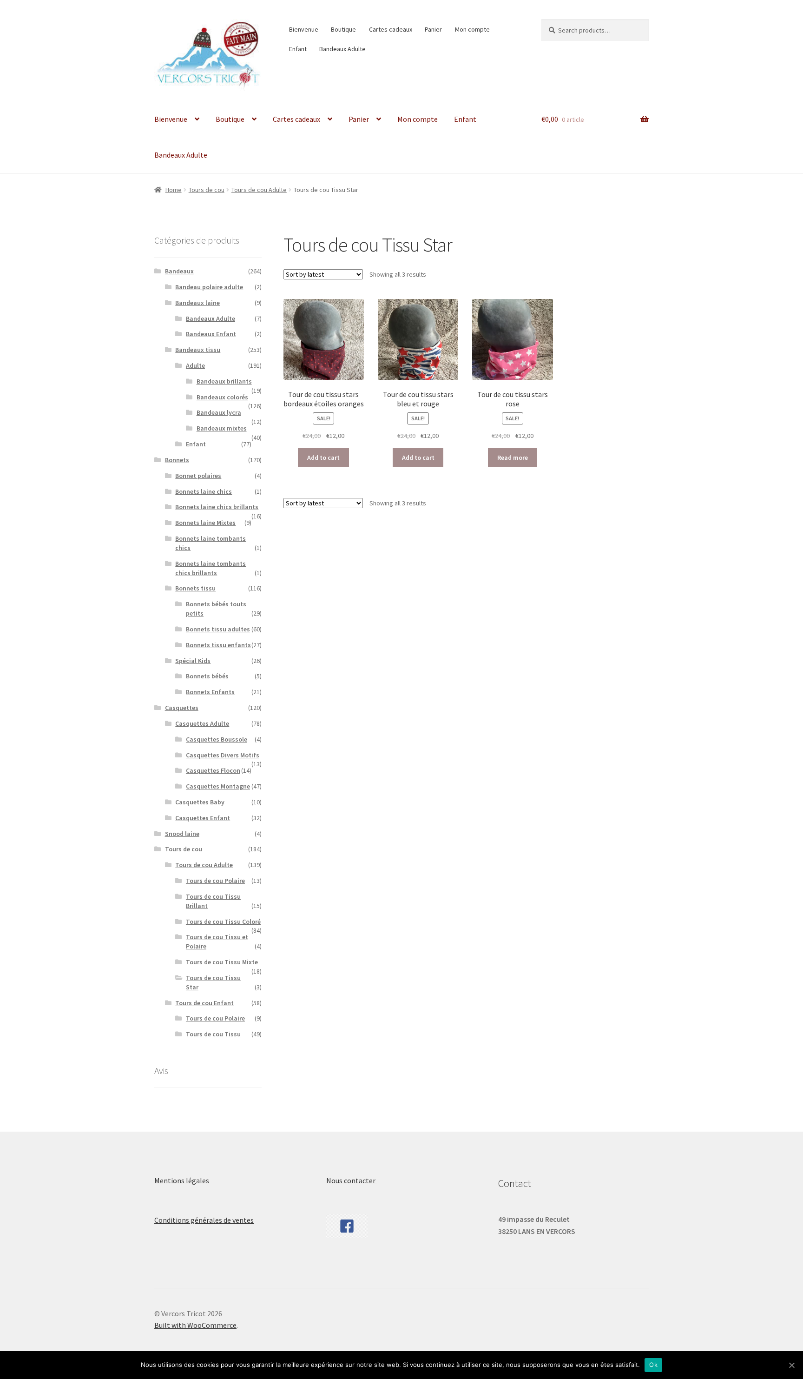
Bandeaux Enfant (211, 334)
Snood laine (182, 833)
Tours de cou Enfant (204, 1003)
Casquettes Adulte (202, 723)
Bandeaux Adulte (342, 49)
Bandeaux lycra (219, 412)
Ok (653, 1364)
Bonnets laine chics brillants (216, 507)
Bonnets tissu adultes (218, 629)
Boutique (343, 29)
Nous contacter (351, 1180)
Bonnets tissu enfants (218, 645)
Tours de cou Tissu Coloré (223, 921)
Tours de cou (206, 190)
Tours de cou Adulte (259, 190)
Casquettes (181, 707)
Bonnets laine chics (203, 491)
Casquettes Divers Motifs (222, 755)
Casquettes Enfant (202, 818)
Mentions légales (181, 1180)
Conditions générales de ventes (204, 1220)
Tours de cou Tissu (213, 1034)
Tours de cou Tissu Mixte (222, 962)
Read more (512, 457)
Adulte (195, 365)
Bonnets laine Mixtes (205, 522)
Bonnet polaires (198, 475)
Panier (433, 29)
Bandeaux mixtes (222, 428)
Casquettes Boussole (216, 739)
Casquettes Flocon (213, 770)
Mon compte (472, 29)
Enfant (298, 49)
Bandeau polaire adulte (209, 287)
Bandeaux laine (197, 302)
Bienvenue (303, 29)
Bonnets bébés (207, 676)
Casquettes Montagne (218, 786)
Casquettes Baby (199, 802)
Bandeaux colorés (222, 397)
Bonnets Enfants (210, 692)
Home (173, 190)
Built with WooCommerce (195, 1325)
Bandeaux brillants (224, 381)
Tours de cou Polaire (215, 880)
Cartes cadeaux (390, 29)
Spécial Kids (193, 660)
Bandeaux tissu (197, 349)
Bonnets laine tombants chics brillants (210, 568)
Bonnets (177, 460)
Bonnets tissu (195, 588)
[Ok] (791, 1365)
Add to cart (323, 457)
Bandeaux (179, 271)
